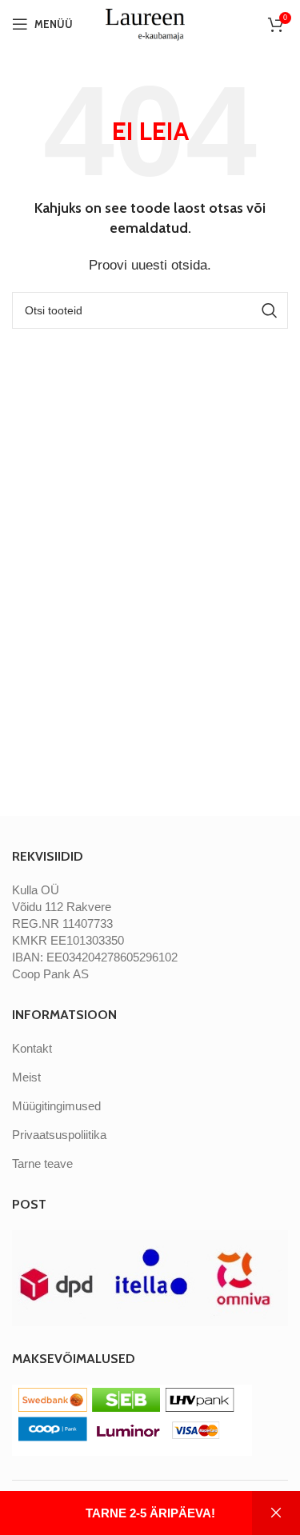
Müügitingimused (56, 1106)
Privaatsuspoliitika (59, 1134)
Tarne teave (42, 1163)
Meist (26, 1077)
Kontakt (32, 1048)
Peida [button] (276, 1513)
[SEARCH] (269, 310)
